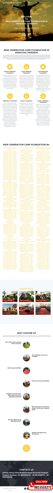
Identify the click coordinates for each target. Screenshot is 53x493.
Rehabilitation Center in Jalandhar (26, 188)
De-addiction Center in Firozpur (43, 185)
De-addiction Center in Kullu (43, 249)
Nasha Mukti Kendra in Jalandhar (10, 165)
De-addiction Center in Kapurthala (43, 190)
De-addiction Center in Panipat (43, 230)
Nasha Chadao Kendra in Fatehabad (10, 210)
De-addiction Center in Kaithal (43, 220)
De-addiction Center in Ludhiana (43, 191)
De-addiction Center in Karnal (43, 221)
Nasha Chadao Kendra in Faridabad (10, 209)
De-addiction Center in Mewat (43, 226)
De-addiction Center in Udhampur (43, 266)
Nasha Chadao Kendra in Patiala (10, 193)
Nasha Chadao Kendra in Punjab (9, 173)
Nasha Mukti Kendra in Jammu (43, 150)
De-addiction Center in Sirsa (43, 234)
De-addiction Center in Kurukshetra (43, 222)
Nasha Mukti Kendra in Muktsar (10, 157)
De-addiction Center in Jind (43, 219)
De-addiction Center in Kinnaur (43, 247)
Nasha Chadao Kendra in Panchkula (10, 226)
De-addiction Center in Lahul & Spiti (43, 250)
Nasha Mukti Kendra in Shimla (43, 165)
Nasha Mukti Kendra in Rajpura (9, 170)
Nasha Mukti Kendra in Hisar (43, 154)
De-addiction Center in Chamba (43, 244)
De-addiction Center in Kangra (43, 246)
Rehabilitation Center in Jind (26, 218)
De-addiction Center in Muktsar (43, 195)
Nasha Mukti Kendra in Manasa (9, 154)
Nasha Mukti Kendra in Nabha (10, 150)
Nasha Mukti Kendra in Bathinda (10, 160)
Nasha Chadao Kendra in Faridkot (10, 178)
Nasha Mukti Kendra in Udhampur (43, 174)
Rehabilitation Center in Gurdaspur (26, 185)
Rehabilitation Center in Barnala (26, 178)
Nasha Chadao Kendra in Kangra (10, 245)
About (30, 2)
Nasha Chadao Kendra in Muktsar (10, 191)
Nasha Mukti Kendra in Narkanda (26, 165)
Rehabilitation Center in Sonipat (26, 235)
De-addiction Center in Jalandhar (43, 189)
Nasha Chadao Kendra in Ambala (10, 204)
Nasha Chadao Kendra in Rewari (10, 229)
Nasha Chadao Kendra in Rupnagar (10, 194)
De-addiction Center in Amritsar (43, 178)
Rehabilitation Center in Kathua (26, 261)
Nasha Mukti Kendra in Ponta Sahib (43, 158)
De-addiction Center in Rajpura (43, 268)
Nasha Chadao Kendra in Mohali (10, 267)
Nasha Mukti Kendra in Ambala (26, 150)
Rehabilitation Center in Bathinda (26, 179)
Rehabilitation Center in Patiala (26, 195)
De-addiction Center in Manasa (43, 193)
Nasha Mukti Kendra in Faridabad (26, 155)
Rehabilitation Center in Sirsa (26, 234)
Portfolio (41, 2)
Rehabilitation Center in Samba (26, 265)
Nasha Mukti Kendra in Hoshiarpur (10, 162)
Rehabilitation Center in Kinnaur (26, 249)
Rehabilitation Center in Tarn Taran (26, 204)
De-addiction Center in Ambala (43, 208)
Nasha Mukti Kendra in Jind (26, 157)
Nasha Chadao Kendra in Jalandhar (10, 185)
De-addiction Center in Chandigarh (43, 239)
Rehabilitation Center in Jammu (26, 260)
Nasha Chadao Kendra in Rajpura (10, 268)
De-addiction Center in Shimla (43, 252)
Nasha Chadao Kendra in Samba (9, 262)
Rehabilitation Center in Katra (26, 266)
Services (35, 2)
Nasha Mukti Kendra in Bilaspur (43, 159)
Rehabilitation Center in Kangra (26, 247)
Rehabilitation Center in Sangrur (26, 200)
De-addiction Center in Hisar (43, 216)
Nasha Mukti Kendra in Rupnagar (10, 153)
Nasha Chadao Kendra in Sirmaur (10, 253)
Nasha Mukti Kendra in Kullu (26, 174)
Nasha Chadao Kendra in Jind (10, 215)
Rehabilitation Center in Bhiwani (26, 208)
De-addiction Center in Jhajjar (43, 218)
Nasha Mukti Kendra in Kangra (26, 169)
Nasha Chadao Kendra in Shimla (10, 252)
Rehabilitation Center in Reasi (26, 263)
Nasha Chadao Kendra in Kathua (10, 258)
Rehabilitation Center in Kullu (26, 250)
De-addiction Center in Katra (43, 263)
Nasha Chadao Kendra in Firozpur (10, 182)
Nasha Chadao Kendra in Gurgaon (10, 211)
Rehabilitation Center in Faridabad (26, 211)
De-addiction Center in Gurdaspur (43, 186)
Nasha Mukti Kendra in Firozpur (10, 164)
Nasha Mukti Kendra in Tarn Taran (10, 159)
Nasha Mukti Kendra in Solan (26, 172)
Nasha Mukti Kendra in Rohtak (26, 163)
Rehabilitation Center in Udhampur (26, 268)
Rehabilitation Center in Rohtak (26, 232)
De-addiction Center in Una (43, 256)
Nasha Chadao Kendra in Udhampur (10, 266)
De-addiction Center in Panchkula (43, 229)
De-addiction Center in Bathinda (43, 180)
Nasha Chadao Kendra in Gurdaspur (10, 183)
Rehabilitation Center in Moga (26, 193)
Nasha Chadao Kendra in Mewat (10, 224)
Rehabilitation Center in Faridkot (26, 180)
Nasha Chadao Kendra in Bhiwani (10, 205)
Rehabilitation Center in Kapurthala (26, 189)
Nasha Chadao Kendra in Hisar (10, 213)
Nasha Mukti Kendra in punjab (10, 147)
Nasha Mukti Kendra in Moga (10, 158)
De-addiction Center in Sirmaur (43, 253)
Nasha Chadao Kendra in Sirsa (10, 231)
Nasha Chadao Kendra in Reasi (10, 261)
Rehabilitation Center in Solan (26, 257)
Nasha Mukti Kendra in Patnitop (43, 175)
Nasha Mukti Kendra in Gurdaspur (10, 167)
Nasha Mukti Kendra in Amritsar (10, 168)
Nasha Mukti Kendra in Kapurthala (10, 155)
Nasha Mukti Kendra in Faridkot (10, 152)
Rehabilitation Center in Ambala (26, 206)
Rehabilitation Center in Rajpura (26, 271)
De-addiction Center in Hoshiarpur (43, 188)
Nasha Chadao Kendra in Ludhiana (10, 188)
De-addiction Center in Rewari (43, 231)
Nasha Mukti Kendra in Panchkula (26, 158)
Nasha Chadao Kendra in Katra (10, 263)
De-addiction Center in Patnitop (43, 265)
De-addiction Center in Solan (43, 255)
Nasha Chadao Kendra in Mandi (9, 251)
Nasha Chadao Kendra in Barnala (10, 175)
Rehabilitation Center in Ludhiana (26, 190)
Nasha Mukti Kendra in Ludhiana (10, 169)
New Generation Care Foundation (12, 3)
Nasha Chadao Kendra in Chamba (10, 242)
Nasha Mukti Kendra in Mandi (43, 169)
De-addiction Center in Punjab (43, 177)
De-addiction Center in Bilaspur (43, 242)
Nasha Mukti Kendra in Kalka (26, 149)
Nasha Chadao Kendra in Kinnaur (10, 246)
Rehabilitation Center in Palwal (26, 227)
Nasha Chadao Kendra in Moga (10, 190)
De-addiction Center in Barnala (43, 179)
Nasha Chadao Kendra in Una (10, 256)
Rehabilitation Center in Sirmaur (26, 256)
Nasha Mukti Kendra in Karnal (26, 154)
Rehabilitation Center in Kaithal (26, 219)
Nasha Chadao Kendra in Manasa (10, 189)
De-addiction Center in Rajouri (43, 260)
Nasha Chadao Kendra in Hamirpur (10, 244)
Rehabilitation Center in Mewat (26, 226)
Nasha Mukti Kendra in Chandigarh (43, 163)
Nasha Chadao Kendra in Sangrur (10, 198)
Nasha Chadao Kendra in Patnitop (10, 265)
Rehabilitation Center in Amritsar (26, 177)
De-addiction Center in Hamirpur (43, 245)
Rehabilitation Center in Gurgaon (26, 214)
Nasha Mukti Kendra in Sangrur (10, 163)
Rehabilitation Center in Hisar (26, 215)
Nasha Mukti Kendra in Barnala (9, 172)
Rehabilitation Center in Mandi (26, 253)
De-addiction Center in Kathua (43, 258)
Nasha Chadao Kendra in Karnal (10, 218)
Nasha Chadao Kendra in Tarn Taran (10, 201)
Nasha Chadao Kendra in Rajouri (10, 260)
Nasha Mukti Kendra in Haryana (43, 152)
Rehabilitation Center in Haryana (26, 205)
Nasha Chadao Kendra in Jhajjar (9, 214)
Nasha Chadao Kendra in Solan (10, 255)
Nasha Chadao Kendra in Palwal (10, 225)
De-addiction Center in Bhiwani (43, 209)
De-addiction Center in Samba (43, 262)
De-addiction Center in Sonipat (43, 235)
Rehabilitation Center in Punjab (26, 175)
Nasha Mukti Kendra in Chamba (43, 153)
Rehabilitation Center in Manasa (26, 191)
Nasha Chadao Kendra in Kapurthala (9, 186)
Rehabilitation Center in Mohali (26, 270)
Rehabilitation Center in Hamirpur (26, 246)
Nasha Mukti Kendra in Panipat (43, 155)
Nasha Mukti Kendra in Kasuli (26, 167)
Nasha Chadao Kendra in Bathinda (10, 177)
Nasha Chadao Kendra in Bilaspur (10, 241)
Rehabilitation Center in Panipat (26, 230)
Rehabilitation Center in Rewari (26, 231)
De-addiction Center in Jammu (43, 257)
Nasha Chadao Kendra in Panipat (10, 227)
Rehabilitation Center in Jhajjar (26, 216)
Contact (48, 2)
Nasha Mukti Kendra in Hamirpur (26, 168)
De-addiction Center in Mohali (43, 267)
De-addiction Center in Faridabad (43, 213)
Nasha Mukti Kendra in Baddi (26, 173)
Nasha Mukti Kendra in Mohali (43, 164)
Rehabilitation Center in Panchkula (26, 229)
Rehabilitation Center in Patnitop (26, 267)
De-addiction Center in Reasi (43, 261)
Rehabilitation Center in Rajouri (26, 262)
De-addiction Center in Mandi (43, 251)
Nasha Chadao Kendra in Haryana (10, 203)
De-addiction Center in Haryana (43, 206)
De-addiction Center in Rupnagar (43, 198)
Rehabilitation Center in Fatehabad (26, 213)
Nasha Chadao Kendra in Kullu (10, 247)
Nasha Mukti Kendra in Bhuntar (26, 164)
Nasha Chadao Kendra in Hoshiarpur (9, 184)
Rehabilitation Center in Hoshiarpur (26, 186)
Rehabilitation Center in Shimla (26, 255)
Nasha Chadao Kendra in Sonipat (10, 232)
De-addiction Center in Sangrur (43, 201)
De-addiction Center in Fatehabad (43, 214)
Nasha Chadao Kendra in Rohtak (10, 230)
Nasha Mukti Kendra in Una (26, 170)
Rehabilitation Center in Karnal (26, 220)
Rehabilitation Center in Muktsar (26, 194)
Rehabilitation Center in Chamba (26, 245)
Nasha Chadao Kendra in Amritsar (10, 174)
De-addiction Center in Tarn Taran (43, 205)
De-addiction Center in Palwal (43, 227)
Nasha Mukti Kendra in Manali (43, 170)
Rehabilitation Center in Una (26, 258)
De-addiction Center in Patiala (43, 196)
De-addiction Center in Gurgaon (43, 215)
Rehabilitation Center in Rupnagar (26, 196)
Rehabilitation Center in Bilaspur (26, 244)
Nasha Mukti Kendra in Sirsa (26, 159)
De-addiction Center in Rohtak (43, 232)
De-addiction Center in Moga (43, 194)
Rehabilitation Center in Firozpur (26, 184)
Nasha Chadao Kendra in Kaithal (10, 216)
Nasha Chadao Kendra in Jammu (10, 257)
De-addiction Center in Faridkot (43, 182)
